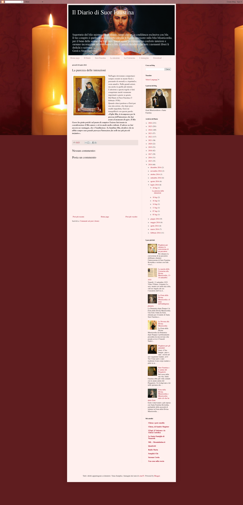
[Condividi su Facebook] (93, 142)
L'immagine (144, 58)
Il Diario (87, 58)
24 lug (155, 188)
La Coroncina (129, 58)
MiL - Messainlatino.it (156, 442)
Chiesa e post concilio (156, 422)
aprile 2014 (154, 226)
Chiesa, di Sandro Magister (158, 426)
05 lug (155, 214)
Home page (75, 58)
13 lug (155, 207)
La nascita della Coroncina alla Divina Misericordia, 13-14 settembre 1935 (159, 274)
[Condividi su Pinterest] (95, 142)
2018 (150, 150)
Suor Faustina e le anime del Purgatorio (163, 369)
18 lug (155, 197)
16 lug (155, 200)
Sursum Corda (153, 457)
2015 (150, 161)
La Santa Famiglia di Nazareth (156, 437)
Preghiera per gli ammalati (164, 346)
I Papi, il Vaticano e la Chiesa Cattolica (156, 431)
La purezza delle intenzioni (158, 192)
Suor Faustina (100, 58)
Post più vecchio (131, 216)
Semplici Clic (153, 453)
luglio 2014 (154, 184)
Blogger (157, 476)
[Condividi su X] (90, 142)
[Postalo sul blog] (88, 142)
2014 (150, 164)
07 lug (155, 211)
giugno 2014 (155, 219)
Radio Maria (153, 449)
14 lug (155, 204)
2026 (150, 123)
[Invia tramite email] (86, 142)
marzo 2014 (154, 229)
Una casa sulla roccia (156, 461)
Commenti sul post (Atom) (89, 221)
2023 (150, 133)
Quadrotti (152, 446)
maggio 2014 (155, 222)
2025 (150, 126)
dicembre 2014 (156, 167)
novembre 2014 (156, 171)
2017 (150, 154)
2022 (150, 136)
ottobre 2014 (155, 174)
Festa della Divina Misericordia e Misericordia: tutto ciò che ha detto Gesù (158, 394)
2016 (150, 157)
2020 (150, 143)
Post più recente (78, 216)
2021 (150, 140)
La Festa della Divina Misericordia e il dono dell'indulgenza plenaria (159, 300)
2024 (150, 130)
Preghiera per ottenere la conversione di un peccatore (163, 248)
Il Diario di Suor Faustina (103, 12)
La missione (115, 58)
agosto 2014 (155, 181)
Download (157, 58)
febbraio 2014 (155, 233)
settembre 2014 (156, 178)
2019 (150, 147)
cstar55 (141, 476)
